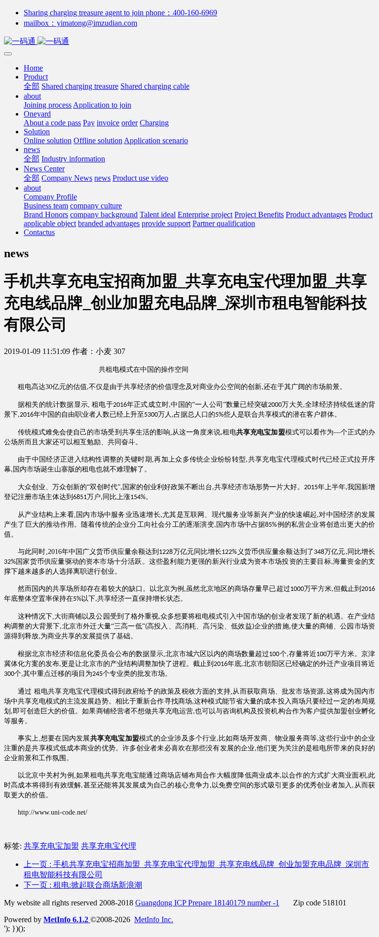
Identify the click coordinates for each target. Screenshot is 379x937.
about (32, 96)
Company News (66, 178)
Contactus (39, 232)
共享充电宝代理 (108, 846)
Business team (46, 205)
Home (33, 68)
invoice (108, 122)
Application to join (102, 105)
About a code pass (52, 122)
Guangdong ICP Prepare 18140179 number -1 (207, 902)
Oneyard (37, 114)
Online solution (48, 140)
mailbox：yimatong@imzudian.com (80, 23)
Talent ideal (158, 214)
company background (104, 214)
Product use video (140, 178)
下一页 (83, 885)
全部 (31, 86)
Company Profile (50, 197)
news (32, 149)
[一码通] (189, 42)
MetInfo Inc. (153, 919)
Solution (37, 131)
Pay (89, 122)
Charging (154, 122)
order (129, 122)
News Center (44, 168)
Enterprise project (205, 214)
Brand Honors (46, 214)
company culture (96, 205)
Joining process (48, 105)
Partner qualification (223, 223)
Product (36, 77)
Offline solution (98, 140)
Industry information (73, 159)
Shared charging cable (155, 86)
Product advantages (316, 214)
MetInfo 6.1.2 (65, 919)
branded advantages (109, 223)
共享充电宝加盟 (51, 846)
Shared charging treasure (79, 86)
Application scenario (156, 140)
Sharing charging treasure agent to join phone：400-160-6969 (120, 12)
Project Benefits (259, 214)
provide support (166, 223)
